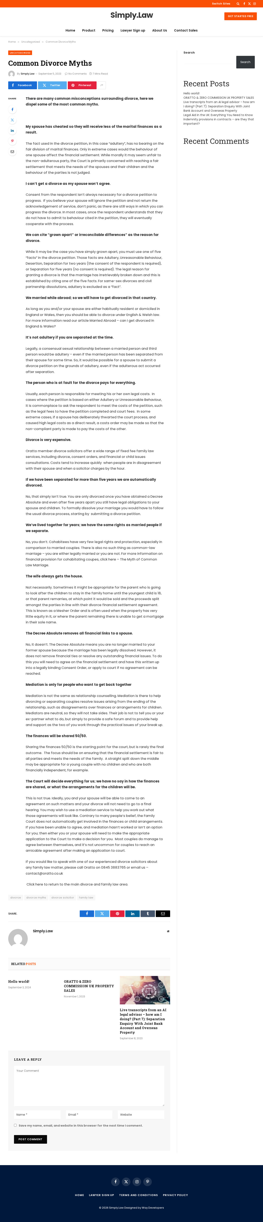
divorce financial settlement (113, 605)
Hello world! (18, 981)
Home (70, 30)
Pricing (108, 30)
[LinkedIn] (12, 130)
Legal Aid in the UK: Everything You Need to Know (218, 115)
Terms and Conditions (138, 1195)
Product (88, 30)
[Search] (238, 3)
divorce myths (36, 897)
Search (189, 52)
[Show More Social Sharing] (102, 85)
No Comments (77, 73)
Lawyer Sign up (133, 30)
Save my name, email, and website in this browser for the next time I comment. (81, 1125)
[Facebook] (12, 109)
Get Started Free (240, 16)
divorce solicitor (62, 897)
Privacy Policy (175, 1195)
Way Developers (153, 1208)
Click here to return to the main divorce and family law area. (77, 884)
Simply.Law (28, 73)
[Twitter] (12, 120)
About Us (159, 30)
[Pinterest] (12, 141)
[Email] (12, 151)
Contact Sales (186, 30)
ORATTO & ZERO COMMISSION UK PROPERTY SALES (89, 986)
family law (86, 897)
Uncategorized (20, 52)
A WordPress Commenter (202, 151)
